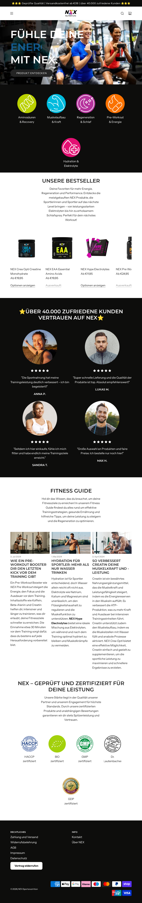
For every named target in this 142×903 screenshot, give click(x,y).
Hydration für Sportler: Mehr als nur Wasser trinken (70, 567)
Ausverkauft (53, 285)
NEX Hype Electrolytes (95, 269)
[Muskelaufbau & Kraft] (56, 103)
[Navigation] (11, 13)
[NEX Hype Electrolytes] (97, 247)
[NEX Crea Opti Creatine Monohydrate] (27, 247)
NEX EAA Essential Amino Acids (58, 271)
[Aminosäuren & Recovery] (26, 103)
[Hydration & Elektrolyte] (71, 147)
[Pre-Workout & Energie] (115, 103)
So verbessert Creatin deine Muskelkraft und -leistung (110, 567)
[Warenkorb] (130, 13)
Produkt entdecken (31, 73)
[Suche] (122, 13)
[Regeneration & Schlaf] (85, 103)
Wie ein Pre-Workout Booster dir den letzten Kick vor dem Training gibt (28, 569)
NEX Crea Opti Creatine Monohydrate (25, 271)
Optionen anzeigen (22, 285)
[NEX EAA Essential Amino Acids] (62, 247)
